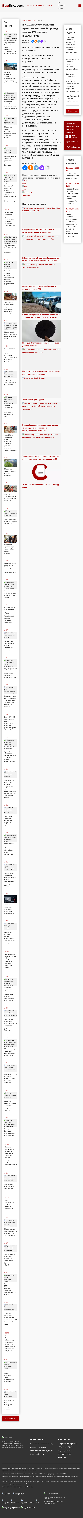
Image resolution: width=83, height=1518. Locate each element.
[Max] (66, 136)
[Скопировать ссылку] (44, 41)
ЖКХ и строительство (37, 1451)
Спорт (32, 1454)
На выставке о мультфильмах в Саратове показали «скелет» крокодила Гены (72, 63)
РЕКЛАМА (62, 1457)
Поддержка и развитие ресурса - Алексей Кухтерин (54, 1502)
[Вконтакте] (15, 1501)
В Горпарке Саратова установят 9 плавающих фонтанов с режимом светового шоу (71, 44)
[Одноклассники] (35, 41)
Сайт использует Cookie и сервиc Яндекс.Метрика (17, 1487)
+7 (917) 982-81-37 (65, 1447)
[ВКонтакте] (32, 41)
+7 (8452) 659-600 (65, 1451)
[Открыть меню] (79, 5)
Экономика (42, 1447)
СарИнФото (40, 1454)
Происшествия (43, 1444)
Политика (33, 1447)
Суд (51, 1444)
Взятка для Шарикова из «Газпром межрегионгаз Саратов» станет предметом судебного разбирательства (72, 82)
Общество (39, 20)
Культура (49, 1451)
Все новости (8, 24)
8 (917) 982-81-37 (75, 137)
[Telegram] (38, 41)
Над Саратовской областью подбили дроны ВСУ (72, 99)
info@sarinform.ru (72, 147)
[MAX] (41, 41)
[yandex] (11, 1508)
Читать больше (73, 111)
